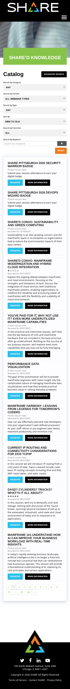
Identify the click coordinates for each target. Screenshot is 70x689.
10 (9, 592)
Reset (61, 150)
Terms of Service (18, 680)
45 (22, 592)
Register (15, 182)
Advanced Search (54, 74)
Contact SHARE (37, 680)
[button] (62, 143)
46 (28, 592)
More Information (38, 182)
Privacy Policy (54, 680)
